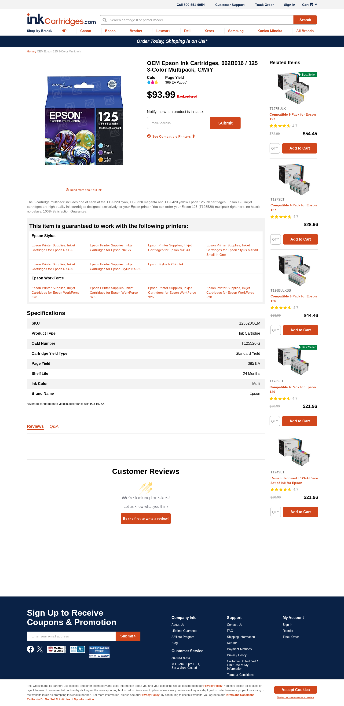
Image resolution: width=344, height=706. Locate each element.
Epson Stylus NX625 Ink (166, 264)
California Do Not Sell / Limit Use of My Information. (61, 699)
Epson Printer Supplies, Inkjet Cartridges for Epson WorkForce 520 (230, 292)
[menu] (172, 31)
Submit (225, 123)
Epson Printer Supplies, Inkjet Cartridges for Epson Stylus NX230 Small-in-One (232, 249)
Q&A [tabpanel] (54, 426)
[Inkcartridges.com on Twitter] (39, 651)
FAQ (230, 631)
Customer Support (230, 5)
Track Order (264, 5)
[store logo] (61, 19)
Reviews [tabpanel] (35, 426)
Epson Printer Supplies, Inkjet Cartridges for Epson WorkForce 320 (56, 292)
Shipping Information (241, 637)
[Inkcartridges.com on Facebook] (30, 651)
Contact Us (234, 624)
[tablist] (146, 429)
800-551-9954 (194, 5)
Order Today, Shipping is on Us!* (172, 41)
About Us (178, 624)
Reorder (288, 631)
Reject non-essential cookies (295, 697)
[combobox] (208, 19)
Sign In (289, 5)
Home (31, 51)
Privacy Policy (237, 655)
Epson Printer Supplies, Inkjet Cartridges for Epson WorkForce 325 (172, 292)
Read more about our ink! (86, 190)
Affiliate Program (183, 637)
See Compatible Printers (171, 136)
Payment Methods (239, 649)
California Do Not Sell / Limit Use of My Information (242, 664)
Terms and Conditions (239, 695)
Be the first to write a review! (146, 518)
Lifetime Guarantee (184, 631)
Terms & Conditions (240, 675)
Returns (232, 643)
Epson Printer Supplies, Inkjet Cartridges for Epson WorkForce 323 (114, 292)
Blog (175, 643)
